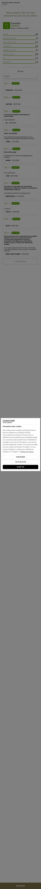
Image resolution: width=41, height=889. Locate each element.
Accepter (20, 467)
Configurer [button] (20, 457)
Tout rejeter (20, 462)
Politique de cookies (27, 452)
